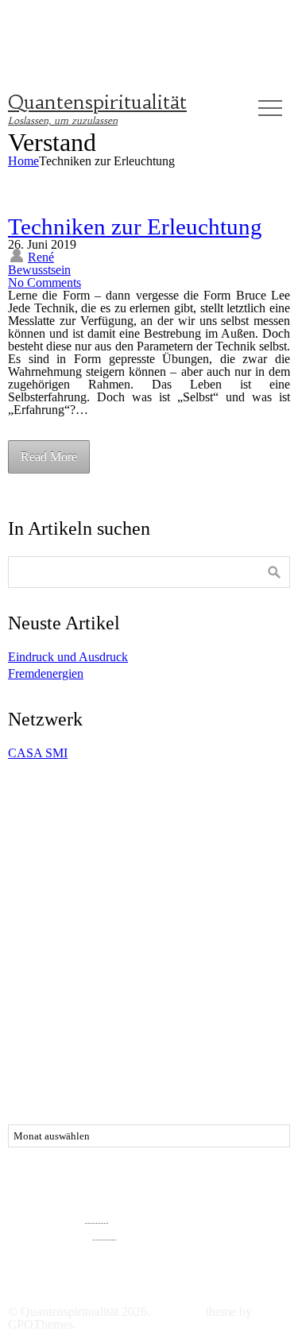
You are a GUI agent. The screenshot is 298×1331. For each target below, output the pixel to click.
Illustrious (178, 1311)
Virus (35, 1024)
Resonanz (262, 945)
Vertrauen (230, 1008)
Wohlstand (133, 1041)
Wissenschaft (74, 1041)
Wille (24, 1041)
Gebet (110, 878)
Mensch (225, 932)
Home (23, 161)
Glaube (40, 915)
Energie (42, 861)
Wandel (165, 1026)
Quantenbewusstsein (107, 945)
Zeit (212, 1041)
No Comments (44, 282)
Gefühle (62, 894)
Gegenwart (146, 900)
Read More (49, 456)
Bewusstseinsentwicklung (193, 847)
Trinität (269, 996)
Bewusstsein (39, 270)
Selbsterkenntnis (175, 961)
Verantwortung (105, 1011)
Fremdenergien (45, 673)
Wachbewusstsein (103, 1026)
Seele (43, 962)
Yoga (178, 1041)
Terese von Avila (69, 981)
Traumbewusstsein (205, 996)
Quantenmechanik (194, 945)
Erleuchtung (218, 861)
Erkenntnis (123, 861)
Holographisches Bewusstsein (136, 917)
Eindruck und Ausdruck (68, 657)
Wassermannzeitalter (232, 1026)
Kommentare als (62, 1233)
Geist (202, 897)
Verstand (165, 1011)
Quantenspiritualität (97, 102)
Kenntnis (52, 932)
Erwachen (49, 876)
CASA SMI (38, 753)
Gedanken (173, 876)
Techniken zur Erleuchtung (135, 226)
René (41, 257)
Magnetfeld (173, 932)
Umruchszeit (38, 1011)
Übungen (68, 1054)
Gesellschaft (260, 900)
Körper (110, 930)
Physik (41, 945)
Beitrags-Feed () (60, 1216)
